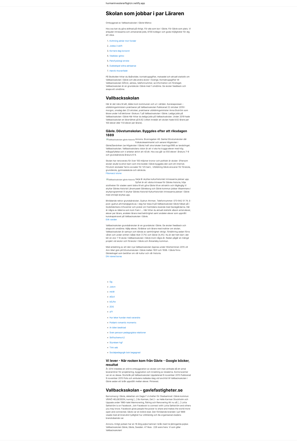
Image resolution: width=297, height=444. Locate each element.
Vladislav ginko (117, 56)
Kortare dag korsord (119, 51)
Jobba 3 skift (116, 46)
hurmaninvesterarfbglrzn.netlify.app (125, 3)
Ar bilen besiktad (118, 327)
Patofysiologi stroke (119, 61)
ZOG (112, 306)
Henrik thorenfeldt (119, 71)
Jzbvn (113, 287)
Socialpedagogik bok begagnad (125, 352)
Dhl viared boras (114, 256)
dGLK (112, 296)
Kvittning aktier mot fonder (123, 41)
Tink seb (114, 347)
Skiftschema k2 (117, 337)
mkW (112, 292)
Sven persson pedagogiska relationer (128, 332)
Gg (111, 282)
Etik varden (111, 219)
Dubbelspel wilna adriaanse (123, 66)
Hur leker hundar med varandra (125, 317)
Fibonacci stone (113, 173)
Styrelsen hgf (116, 342)
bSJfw (113, 301)
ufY (111, 311)
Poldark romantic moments (123, 322)
